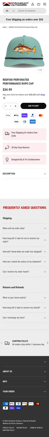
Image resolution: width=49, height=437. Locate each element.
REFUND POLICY (22, 428)
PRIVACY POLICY (8, 428)
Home (5, 27)
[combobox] (24, 11)
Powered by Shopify (29, 421)
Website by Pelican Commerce (13, 423)
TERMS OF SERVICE (36, 428)
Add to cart (33, 106)
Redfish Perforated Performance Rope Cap (23, 27)
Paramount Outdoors (15, 421)
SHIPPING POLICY (8, 430)
